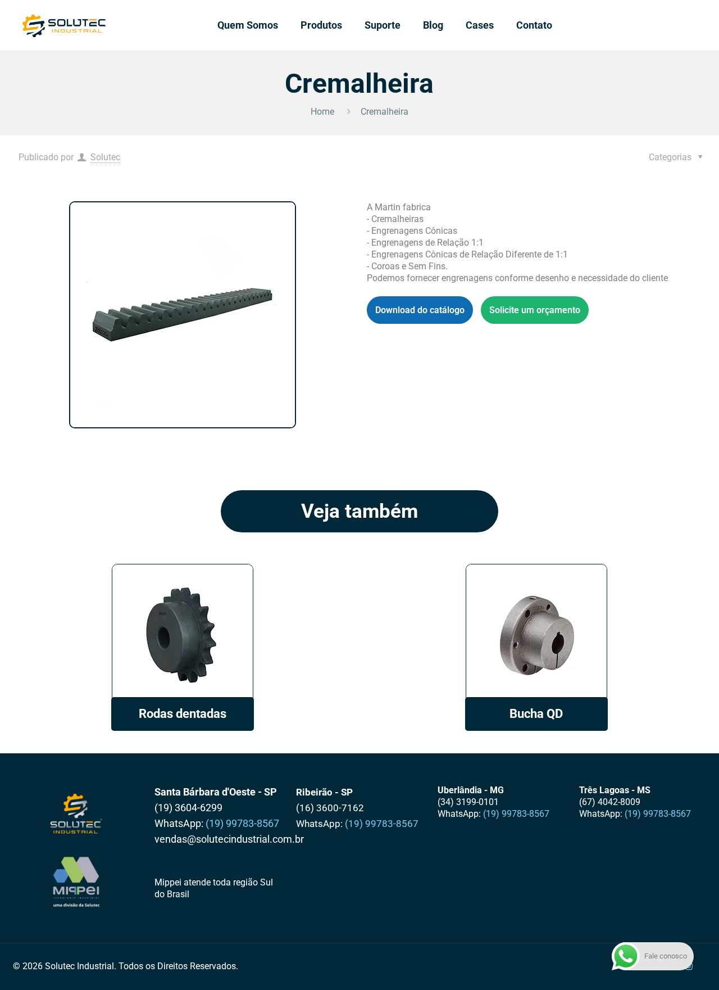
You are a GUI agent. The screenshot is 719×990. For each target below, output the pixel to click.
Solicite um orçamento (534, 310)
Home (322, 111)
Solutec (105, 157)
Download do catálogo (420, 310)
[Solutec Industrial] (65, 25)
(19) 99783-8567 (242, 823)
